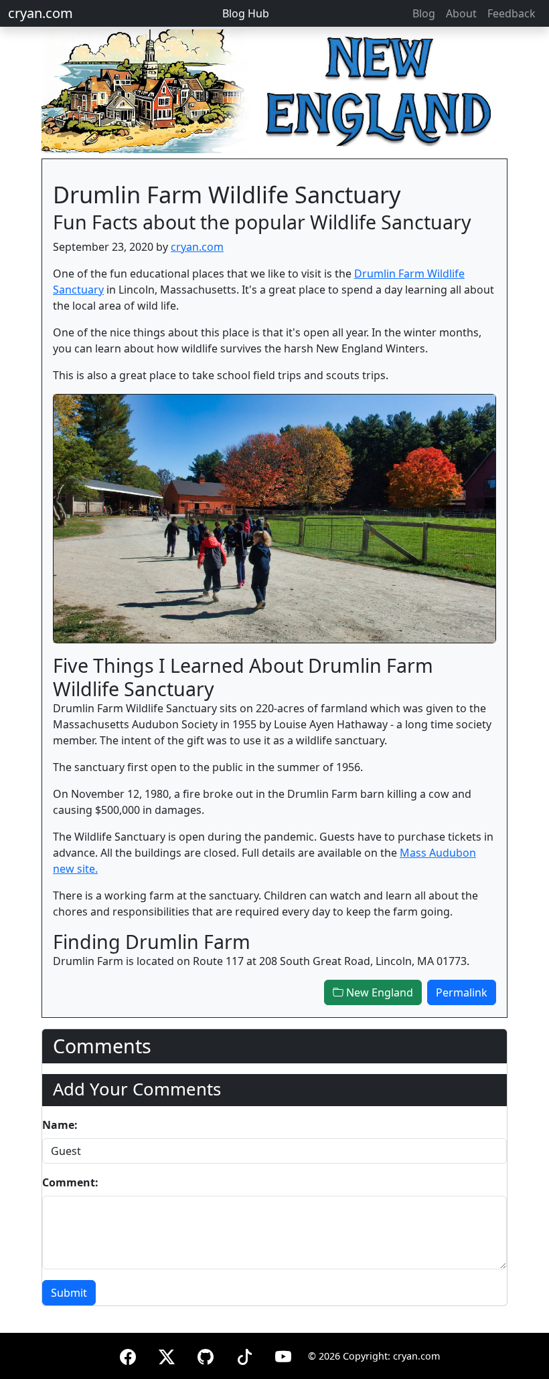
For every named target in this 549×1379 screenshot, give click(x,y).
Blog (423, 13)
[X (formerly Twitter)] (167, 1355)
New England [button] (378, 992)
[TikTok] (244, 1355)
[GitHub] (206, 1355)
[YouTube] (283, 1355)
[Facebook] (128, 1355)
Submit (69, 1292)
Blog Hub (245, 13)
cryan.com (40, 13)
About (461, 13)
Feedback (511, 13)
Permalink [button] (461, 992)
